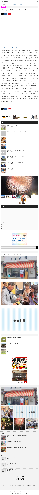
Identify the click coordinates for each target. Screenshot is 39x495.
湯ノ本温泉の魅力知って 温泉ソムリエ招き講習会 (15, 162)
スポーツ (8, 10)
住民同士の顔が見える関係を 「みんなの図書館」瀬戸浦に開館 (11, 254)
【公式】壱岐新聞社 (5, 1)
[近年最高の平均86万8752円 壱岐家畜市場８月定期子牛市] (32, 424)
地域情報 (5, 10)
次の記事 (29, 111)
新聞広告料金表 (16, 491)
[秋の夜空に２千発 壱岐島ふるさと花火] (19, 185)
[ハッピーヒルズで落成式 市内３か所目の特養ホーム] (3, 196)
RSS (21, 488)
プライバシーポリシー (24, 491)
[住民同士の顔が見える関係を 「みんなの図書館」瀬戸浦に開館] (19, 396)
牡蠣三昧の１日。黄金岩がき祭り (12, 168)
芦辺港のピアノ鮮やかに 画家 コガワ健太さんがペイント (16, 156)
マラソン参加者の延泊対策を (11, 463)
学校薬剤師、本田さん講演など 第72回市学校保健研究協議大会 (17, 131)
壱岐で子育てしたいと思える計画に (12, 457)
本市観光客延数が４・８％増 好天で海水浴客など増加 (15, 150)
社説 (2, 228)
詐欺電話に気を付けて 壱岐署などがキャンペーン (15, 441)
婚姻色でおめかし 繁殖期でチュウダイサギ (14, 337)
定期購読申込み (11, 491)
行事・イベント (3, 224)
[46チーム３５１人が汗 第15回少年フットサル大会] (29, 196)
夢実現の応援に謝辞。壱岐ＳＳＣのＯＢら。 (14, 144)
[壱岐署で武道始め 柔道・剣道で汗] (23, 198)
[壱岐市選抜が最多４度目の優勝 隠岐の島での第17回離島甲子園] (19, 412)
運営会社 (28, 491)
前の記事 (10, 111)
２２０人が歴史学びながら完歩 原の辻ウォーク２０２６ (16, 343)
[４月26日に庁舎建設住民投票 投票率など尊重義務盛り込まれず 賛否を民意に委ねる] (8, 196)
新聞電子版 (19, 491)
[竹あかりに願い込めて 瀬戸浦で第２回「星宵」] (7, 424)
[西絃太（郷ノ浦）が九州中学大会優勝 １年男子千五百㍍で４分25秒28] (32, 412)
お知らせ (2, 220)
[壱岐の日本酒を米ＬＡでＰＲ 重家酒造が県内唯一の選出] (7, 412)
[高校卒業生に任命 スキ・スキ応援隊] (14, 196)
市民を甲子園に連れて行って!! (11, 469)
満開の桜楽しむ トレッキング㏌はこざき (13, 125)
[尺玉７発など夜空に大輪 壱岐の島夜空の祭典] (19, 424)
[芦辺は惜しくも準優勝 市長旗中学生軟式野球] (18, 197)
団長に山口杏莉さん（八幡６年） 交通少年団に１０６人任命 (17, 447)
